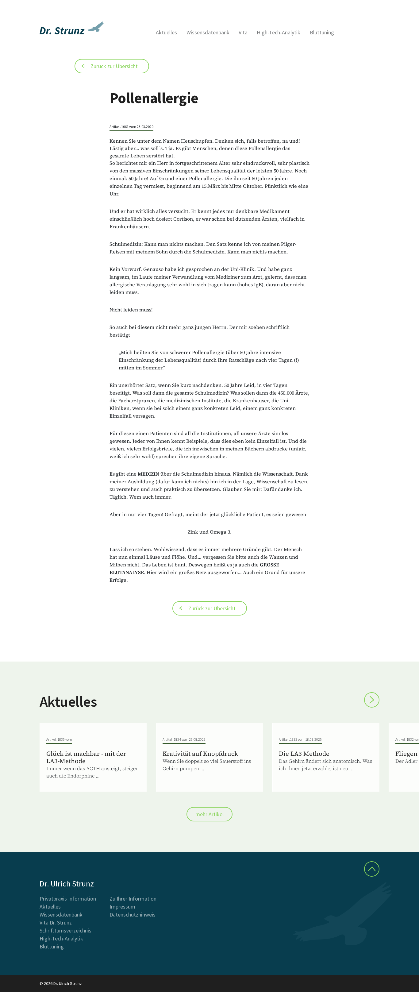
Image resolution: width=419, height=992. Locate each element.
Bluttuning (322, 32)
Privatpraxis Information (68, 898)
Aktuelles (166, 32)
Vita (243, 32)
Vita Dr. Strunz (56, 922)
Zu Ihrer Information (133, 898)
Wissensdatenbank (207, 32)
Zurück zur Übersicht (114, 66)
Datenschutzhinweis (133, 914)
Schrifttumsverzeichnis (65, 930)
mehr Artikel (209, 814)
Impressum (122, 906)
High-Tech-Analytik (278, 32)
